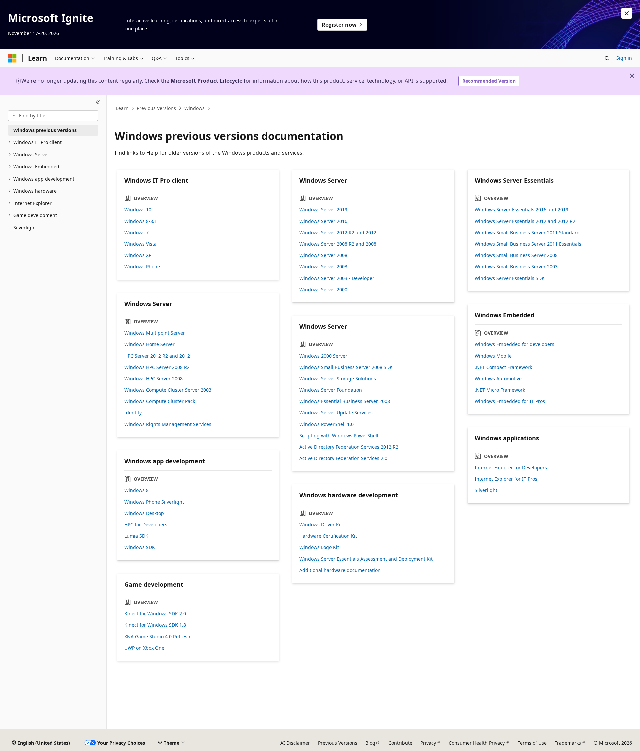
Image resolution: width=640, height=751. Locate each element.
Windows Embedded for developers (514, 344)
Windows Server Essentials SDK (510, 278)
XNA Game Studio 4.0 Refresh (157, 637)
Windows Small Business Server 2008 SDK (346, 367)
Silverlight (486, 490)
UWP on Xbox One (144, 648)
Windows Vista (140, 244)
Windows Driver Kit (320, 525)
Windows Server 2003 (323, 267)
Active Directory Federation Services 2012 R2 (348, 447)
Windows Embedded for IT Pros (510, 401)
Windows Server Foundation (330, 390)
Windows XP (137, 255)
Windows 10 (137, 210)
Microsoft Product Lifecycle (206, 80)
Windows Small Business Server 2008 (516, 255)
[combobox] (53, 115)
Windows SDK (139, 547)
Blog (370, 743)
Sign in (624, 58)
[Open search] (607, 58)
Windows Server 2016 (323, 221)
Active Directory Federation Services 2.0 (343, 458)
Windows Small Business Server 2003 (516, 267)
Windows (194, 108)
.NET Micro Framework (500, 390)
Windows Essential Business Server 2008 (344, 401)
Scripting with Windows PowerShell (338, 436)
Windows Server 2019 (323, 210)
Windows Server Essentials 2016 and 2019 (521, 210)
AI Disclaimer (295, 743)
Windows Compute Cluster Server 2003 (167, 390)
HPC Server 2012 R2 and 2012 (157, 356)
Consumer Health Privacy (477, 743)
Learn (122, 108)
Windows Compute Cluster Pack (159, 401)
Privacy (428, 743)
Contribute (400, 743)
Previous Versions (156, 108)
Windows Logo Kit (319, 547)
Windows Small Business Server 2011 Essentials (528, 244)
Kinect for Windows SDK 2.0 (155, 614)
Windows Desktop (144, 513)
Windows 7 (136, 233)
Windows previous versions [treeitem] (45, 130)
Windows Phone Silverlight (154, 502)
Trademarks (568, 743)
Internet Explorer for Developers (511, 468)
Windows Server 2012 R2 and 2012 (337, 233)
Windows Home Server (149, 344)
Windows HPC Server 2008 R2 (157, 367)
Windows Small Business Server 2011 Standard (527, 233)
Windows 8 (136, 490)
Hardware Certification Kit (328, 536)
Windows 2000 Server (323, 356)
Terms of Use (532, 743)
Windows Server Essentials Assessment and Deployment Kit (366, 559)
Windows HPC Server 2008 (153, 379)
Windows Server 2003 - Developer (336, 278)
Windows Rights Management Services (167, 424)
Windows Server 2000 (323, 290)
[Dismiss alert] (626, 13)
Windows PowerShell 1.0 (326, 424)
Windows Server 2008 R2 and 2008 (337, 244)
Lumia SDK (136, 536)
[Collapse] (98, 102)
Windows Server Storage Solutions (337, 379)
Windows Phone (142, 267)
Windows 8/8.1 (140, 221)
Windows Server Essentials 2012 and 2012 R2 (525, 221)
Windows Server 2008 (323, 255)
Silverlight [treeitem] (24, 227)
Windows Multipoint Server (154, 333)
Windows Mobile (493, 356)
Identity (133, 413)
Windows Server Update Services (336, 413)
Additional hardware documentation (340, 570)
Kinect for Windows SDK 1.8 (155, 625)
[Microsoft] (12, 58)
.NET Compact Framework (503, 367)
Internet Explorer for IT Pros (506, 479)
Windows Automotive (498, 379)
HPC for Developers (145, 525)
